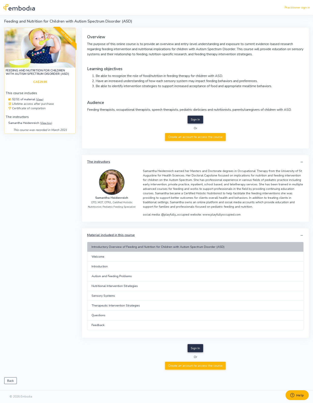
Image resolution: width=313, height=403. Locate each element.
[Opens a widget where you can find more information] (297, 395)
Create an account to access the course (195, 137)
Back (10, 381)
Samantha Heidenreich (30, 123)
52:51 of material (27, 99)
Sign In (195, 120)
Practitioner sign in (297, 8)
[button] (302, 162)
